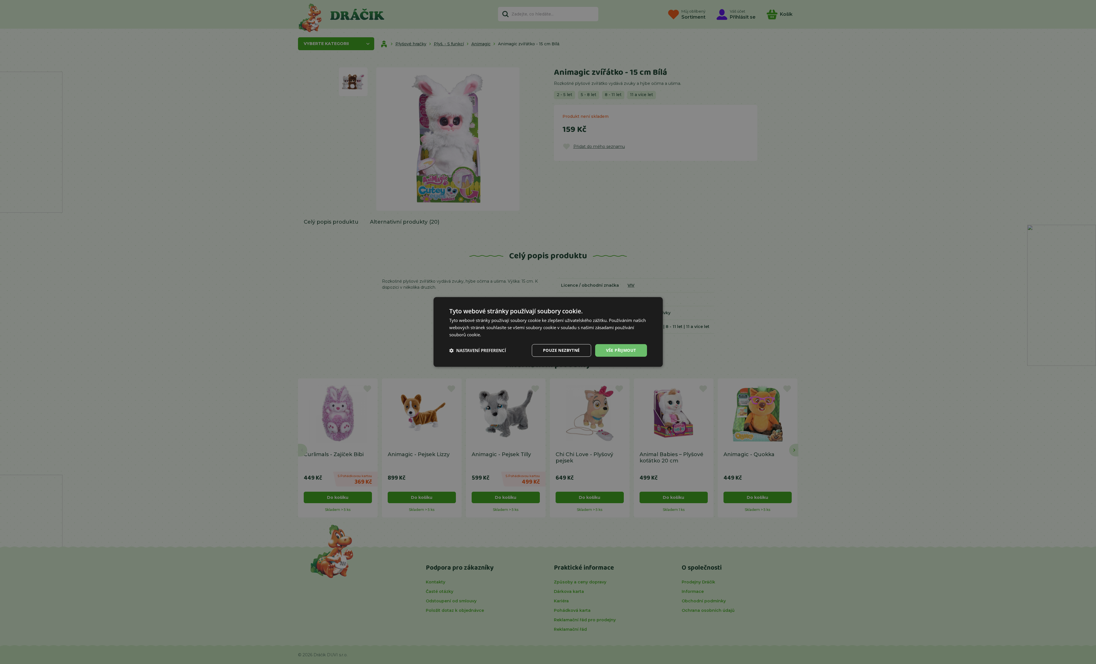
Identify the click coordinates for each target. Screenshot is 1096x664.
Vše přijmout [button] (621, 350)
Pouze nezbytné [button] (561, 350)
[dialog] (548, 332)
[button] (477, 350)
